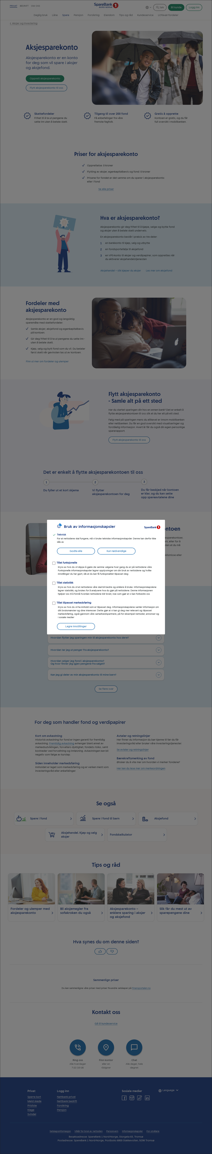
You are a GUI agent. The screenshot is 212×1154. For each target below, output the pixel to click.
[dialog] (106, 577)
